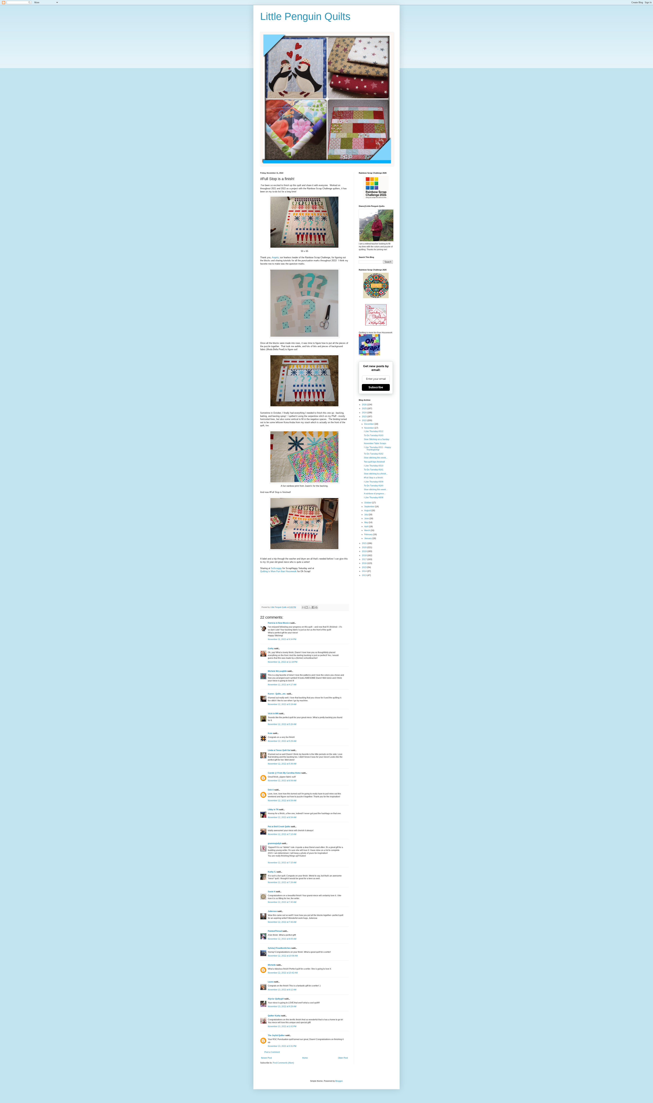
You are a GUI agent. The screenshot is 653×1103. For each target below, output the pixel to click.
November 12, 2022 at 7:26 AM (282, 882)
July (366, 514)
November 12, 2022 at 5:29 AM (282, 741)
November (369, 428)
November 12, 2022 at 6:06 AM (282, 780)
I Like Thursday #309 (373, 482)
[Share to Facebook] (313, 607)
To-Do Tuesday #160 (373, 485)
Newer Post (266, 1058)
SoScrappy (276, 568)
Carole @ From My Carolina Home (284, 773)
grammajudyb (274, 843)
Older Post (343, 1058)
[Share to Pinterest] (316, 607)
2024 (364, 412)
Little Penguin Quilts (305, 16)
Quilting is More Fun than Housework (278, 571)
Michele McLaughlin (277, 671)
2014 (364, 571)
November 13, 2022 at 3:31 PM (282, 1046)
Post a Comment (272, 1052)
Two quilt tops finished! (374, 462)
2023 (364, 416)
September (369, 506)
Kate (270, 733)
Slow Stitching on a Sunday (376, 439)
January (368, 538)
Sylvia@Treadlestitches (279, 948)
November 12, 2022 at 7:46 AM (282, 922)
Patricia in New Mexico (279, 623)
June (366, 518)
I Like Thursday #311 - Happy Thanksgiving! (377, 448)
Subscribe (376, 387)
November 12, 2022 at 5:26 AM (282, 724)
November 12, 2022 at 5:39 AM (282, 764)
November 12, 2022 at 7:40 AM (282, 902)
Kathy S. (272, 872)
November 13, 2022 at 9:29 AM (282, 1006)
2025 (364, 408)
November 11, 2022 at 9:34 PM (282, 639)
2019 (364, 551)
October (368, 502)
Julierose (272, 911)
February (368, 534)
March (367, 530)
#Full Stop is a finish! (373, 477)
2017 (364, 559)
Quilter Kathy (274, 1015)
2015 (364, 567)
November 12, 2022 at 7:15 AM (282, 862)
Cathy (271, 648)
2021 (364, 543)
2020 (364, 547)
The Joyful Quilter (276, 1035)
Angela (275, 257)
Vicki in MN (273, 713)
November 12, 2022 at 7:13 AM (282, 834)
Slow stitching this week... (375, 458)
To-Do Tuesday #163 (373, 435)
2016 (364, 563)
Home (305, 1058)
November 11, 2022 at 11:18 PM (282, 662)
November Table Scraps (375, 443)
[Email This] (303, 607)
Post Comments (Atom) (283, 1063)
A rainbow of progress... (375, 493)
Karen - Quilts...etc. (277, 694)
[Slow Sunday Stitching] (376, 325)
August (367, 510)
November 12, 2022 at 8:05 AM (282, 939)
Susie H (271, 891)
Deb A (271, 790)
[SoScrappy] (376, 198)
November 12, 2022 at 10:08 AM (283, 956)
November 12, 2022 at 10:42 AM (283, 973)
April (366, 526)
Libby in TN (273, 809)
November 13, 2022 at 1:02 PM (282, 1026)
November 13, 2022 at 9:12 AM (282, 989)
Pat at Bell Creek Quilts (279, 826)
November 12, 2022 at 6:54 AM (282, 800)
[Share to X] (310, 607)
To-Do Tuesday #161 (373, 469)
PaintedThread (275, 931)
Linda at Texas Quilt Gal (279, 750)
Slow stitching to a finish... (376, 474)
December (369, 424)
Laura (270, 982)
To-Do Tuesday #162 (373, 454)
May (366, 522)
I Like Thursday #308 (373, 497)
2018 (364, 555)
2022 (364, 420)
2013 (364, 575)
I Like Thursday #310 (373, 466)
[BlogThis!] (306, 607)
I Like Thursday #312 (373, 431)
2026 (364, 404)
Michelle (272, 965)
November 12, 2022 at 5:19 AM (282, 704)
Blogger (338, 1081)
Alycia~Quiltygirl (276, 999)
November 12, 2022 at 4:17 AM (282, 684)
